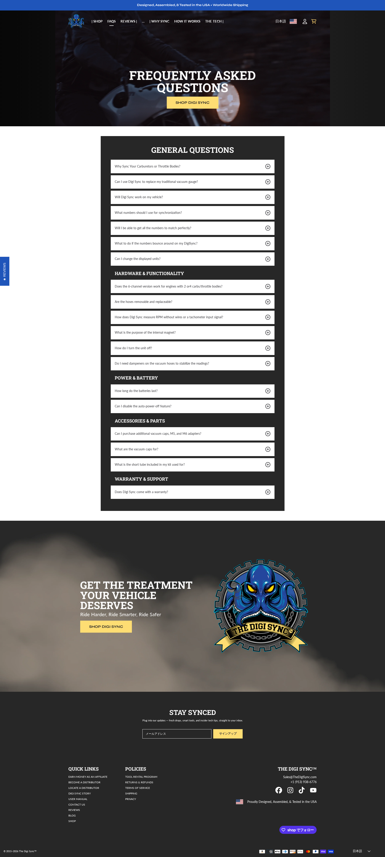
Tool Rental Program (141, 776)
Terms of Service (137, 787)
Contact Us (76, 804)
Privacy (130, 798)
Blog (72, 815)
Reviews (74, 809)
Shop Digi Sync (192, 102)
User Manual (77, 798)
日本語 (280, 21)
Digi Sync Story (79, 793)
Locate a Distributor (83, 787)
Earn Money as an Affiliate (87, 776)
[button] (313, 21)
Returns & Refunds (139, 782)
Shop (72, 820)
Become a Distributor (84, 782)
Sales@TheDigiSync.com (300, 777)
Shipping (131, 793)
